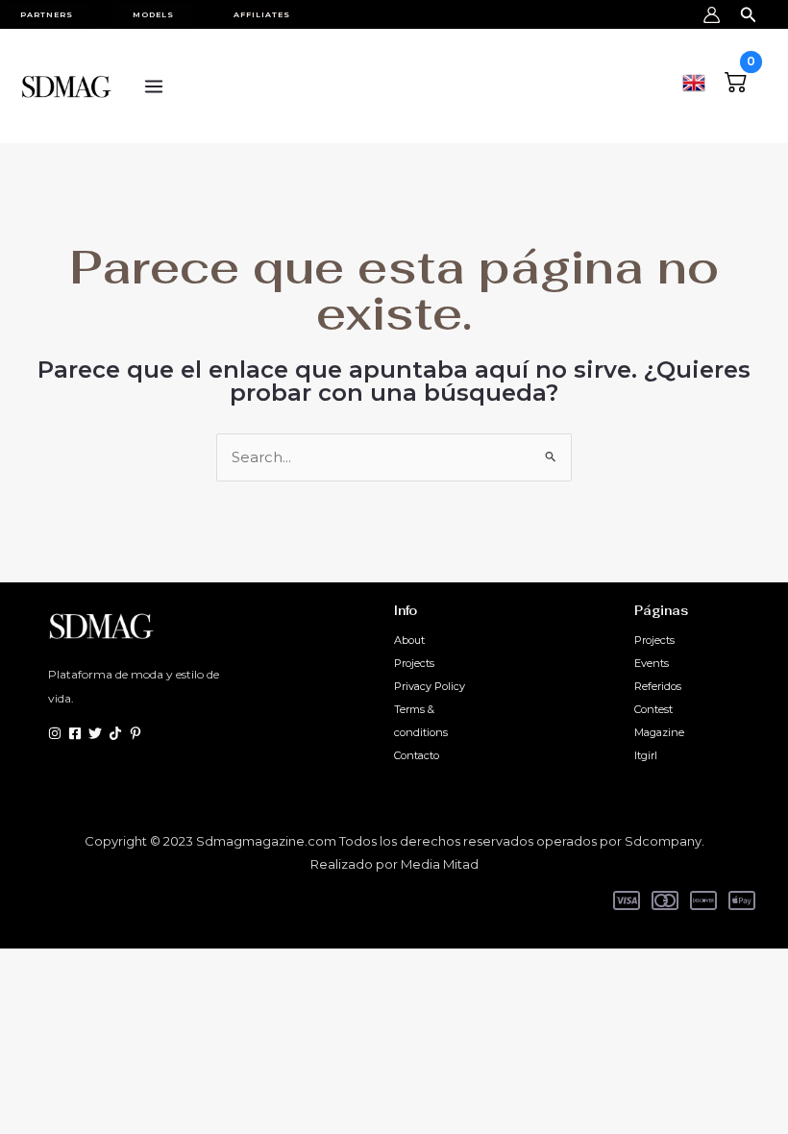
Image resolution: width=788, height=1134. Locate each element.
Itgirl (645, 755)
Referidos (657, 686)
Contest (653, 709)
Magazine (659, 732)
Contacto (416, 755)
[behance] (115, 733)
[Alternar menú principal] (153, 86)
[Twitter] (95, 733)
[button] (56, 14)
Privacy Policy (429, 686)
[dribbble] (135, 733)
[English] (693, 80)
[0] (736, 79)
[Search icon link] (748, 11)
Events (651, 663)
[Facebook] (75, 733)
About (409, 640)
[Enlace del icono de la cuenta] (711, 15)
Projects (414, 663)
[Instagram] (55, 733)
